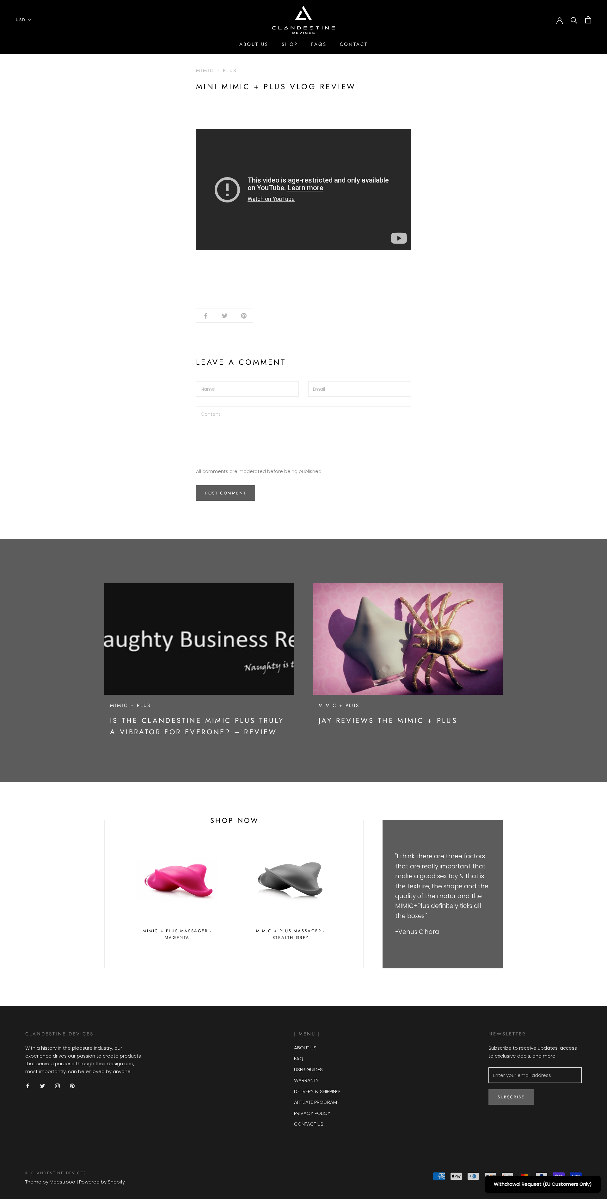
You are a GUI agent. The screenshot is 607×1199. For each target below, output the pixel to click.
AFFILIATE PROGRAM (315, 1102)
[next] (363, 894)
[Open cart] (588, 19)
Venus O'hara (418, 932)
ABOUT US (253, 44)
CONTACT (354, 44)
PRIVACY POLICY (312, 1113)
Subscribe (511, 1097)
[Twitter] (42, 1086)
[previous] (104, 894)
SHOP (290, 44)
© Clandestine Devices (55, 1173)
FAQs (319, 44)
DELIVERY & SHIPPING (317, 1091)
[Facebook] (27, 1086)
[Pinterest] (72, 1086)
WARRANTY (306, 1080)
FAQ (298, 1058)
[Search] (574, 19)
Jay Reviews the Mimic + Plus (388, 720)
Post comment (225, 493)
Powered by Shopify (102, 1181)
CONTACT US (308, 1124)
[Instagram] (57, 1086)
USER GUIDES (308, 1069)
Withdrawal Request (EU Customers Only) (543, 1184)
